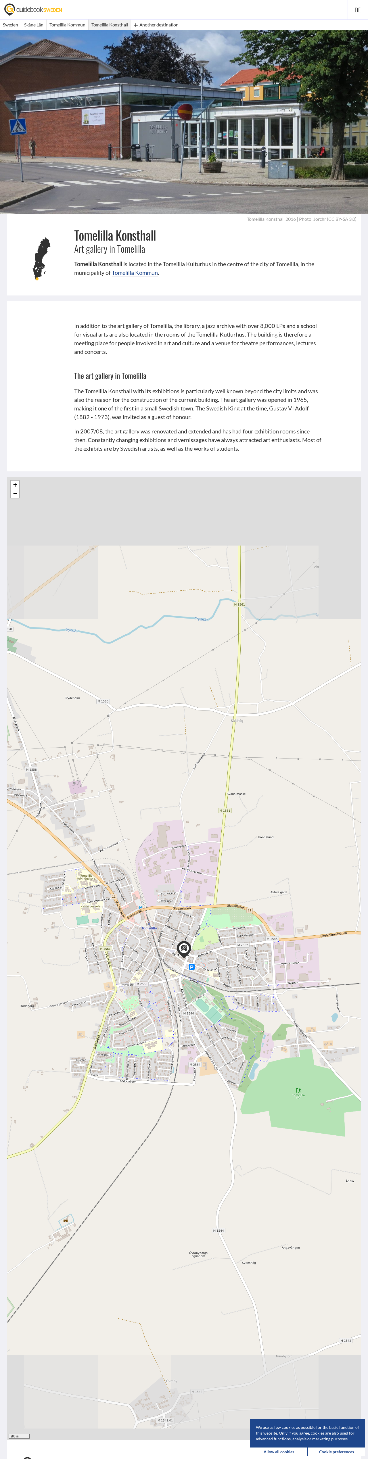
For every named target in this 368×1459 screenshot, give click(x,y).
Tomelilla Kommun (135, 272)
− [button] (15, 493)
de (358, 9)
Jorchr (319, 219)
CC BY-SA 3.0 (341, 219)
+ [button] (15, 484)
